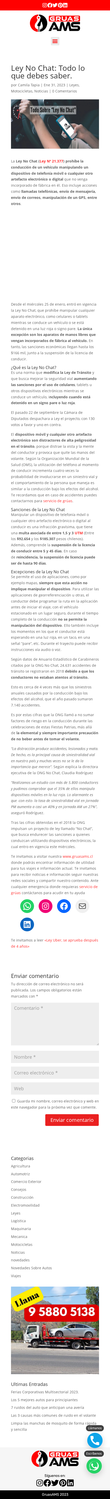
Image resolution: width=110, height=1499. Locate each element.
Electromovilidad (25, 1205)
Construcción (22, 1197)
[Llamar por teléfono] (95, 1440)
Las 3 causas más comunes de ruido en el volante (53, 1415)
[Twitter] (55, 5)
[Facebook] (49, 5)
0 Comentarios (64, 91)
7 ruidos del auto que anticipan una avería (47, 1407)
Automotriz (20, 1173)
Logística (18, 1220)
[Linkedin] (65, 5)
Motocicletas (21, 91)
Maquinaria (21, 1228)
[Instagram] (44, 5)
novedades (20, 1260)
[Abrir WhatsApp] (94, 1466)
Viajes (16, 1275)
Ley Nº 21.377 (51, 161)
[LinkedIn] (27, 924)
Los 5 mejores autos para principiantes (44, 1399)
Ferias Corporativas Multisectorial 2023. (45, 1391)
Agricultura (20, 1166)
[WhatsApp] (27, 906)
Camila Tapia (29, 85)
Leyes (74, 85)
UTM (79, 532)
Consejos (18, 1189)
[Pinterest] (60, 5)
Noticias (41, 91)
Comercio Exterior (26, 1181)
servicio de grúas (57, 500)
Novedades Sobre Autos (31, 1267)
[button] (55, 41)
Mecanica (19, 1236)
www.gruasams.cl (78, 856)
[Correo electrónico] (82, 906)
